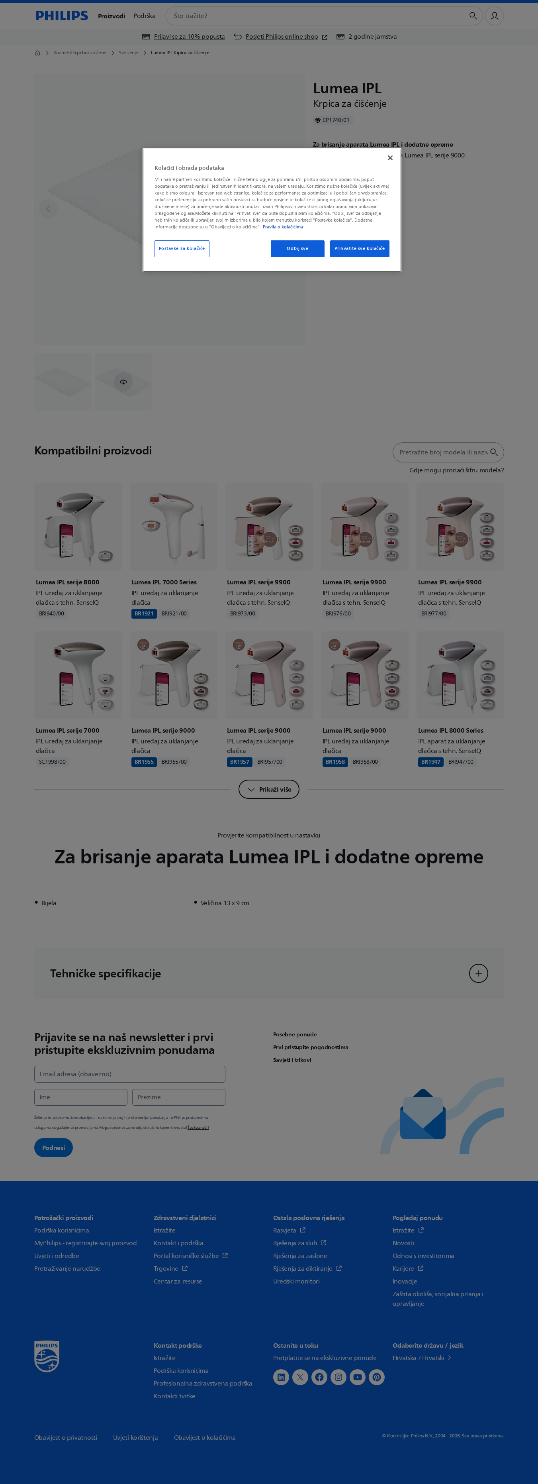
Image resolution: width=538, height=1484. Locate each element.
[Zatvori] (390, 158)
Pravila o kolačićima (283, 227)
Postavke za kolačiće (182, 248)
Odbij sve (297, 248)
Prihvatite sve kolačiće (360, 248)
